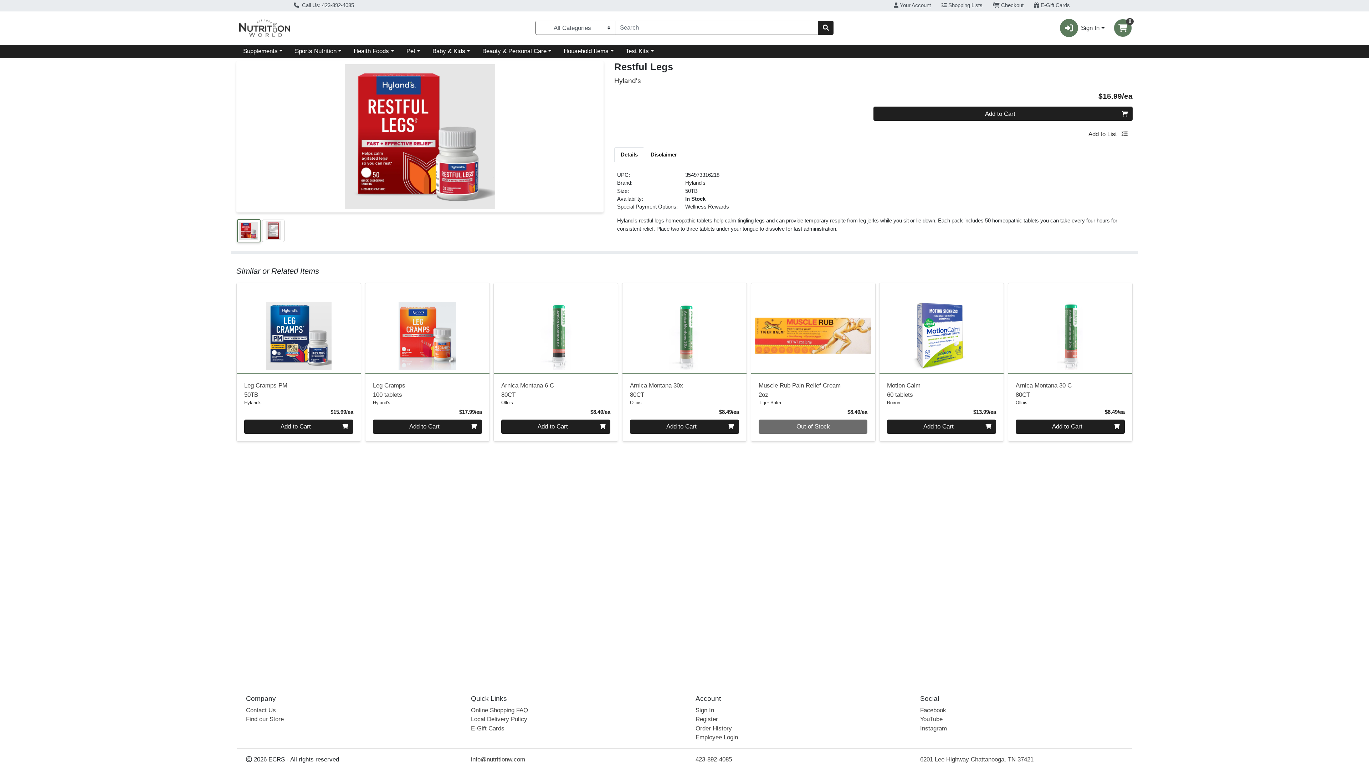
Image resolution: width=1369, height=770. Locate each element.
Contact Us (261, 710)
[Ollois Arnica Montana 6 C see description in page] (556, 328)
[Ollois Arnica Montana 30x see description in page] (684, 328)
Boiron (893, 402)
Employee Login (717, 737)
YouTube (931, 719)
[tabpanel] (873, 205)
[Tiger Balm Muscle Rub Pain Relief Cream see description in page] (813, 328)
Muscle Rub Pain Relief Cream (800, 390)
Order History (714, 728)
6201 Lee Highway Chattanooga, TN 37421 (977, 759)
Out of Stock (813, 426)
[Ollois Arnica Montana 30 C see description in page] (1070, 328)
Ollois (507, 402)
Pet (410, 51)
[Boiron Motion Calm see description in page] (941, 328)
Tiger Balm (770, 402)
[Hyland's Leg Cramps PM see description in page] (299, 328)
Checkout (1012, 5)
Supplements (260, 51)
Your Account (914, 5)
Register (707, 719)
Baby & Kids (448, 51)
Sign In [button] (1090, 28)
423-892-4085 (714, 759)
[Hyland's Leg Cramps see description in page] (427, 328)
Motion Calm (904, 390)
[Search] (826, 28)
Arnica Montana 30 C (1044, 390)
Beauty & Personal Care (514, 51)
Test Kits (637, 51)
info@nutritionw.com (498, 759)
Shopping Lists (965, 5)
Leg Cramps (389, 390)
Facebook (933, 710)
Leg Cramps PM (265, 390)
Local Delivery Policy (499, 719)
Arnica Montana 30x (656, 390)
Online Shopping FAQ (499, 710)
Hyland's (695, 183)
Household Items (586, 51)
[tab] (629, 154)
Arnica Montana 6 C (527, 390)
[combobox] (716, 28)
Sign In (705, 710)
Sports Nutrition (316, 51)
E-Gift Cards (1054, 5)
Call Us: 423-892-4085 (327, 5)
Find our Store (265, 719)
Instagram (933, 728)
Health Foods (371, 51)
